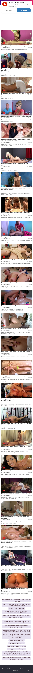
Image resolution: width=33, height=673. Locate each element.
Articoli (3, 668)
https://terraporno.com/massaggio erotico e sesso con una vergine (16, 626)
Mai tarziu (9, 10)
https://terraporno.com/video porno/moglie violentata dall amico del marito (16, 612)
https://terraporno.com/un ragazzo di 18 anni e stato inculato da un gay (16, 616)
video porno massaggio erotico (16, 646)
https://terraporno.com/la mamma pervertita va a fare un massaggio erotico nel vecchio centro (16, 630)
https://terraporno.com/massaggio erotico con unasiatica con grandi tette (16, 622)
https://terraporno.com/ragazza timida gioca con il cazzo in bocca (16, 600)
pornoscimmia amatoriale (16, 608)
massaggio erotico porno (16, 640)
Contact (22, 668)
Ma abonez (24, 10)
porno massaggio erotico (16, 643)
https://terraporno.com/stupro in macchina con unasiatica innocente (16, 658)
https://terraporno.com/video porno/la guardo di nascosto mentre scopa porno (16, 604)
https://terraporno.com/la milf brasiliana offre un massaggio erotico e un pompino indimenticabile (16, 636)
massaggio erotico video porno (16, 649)
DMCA (8, 668)
